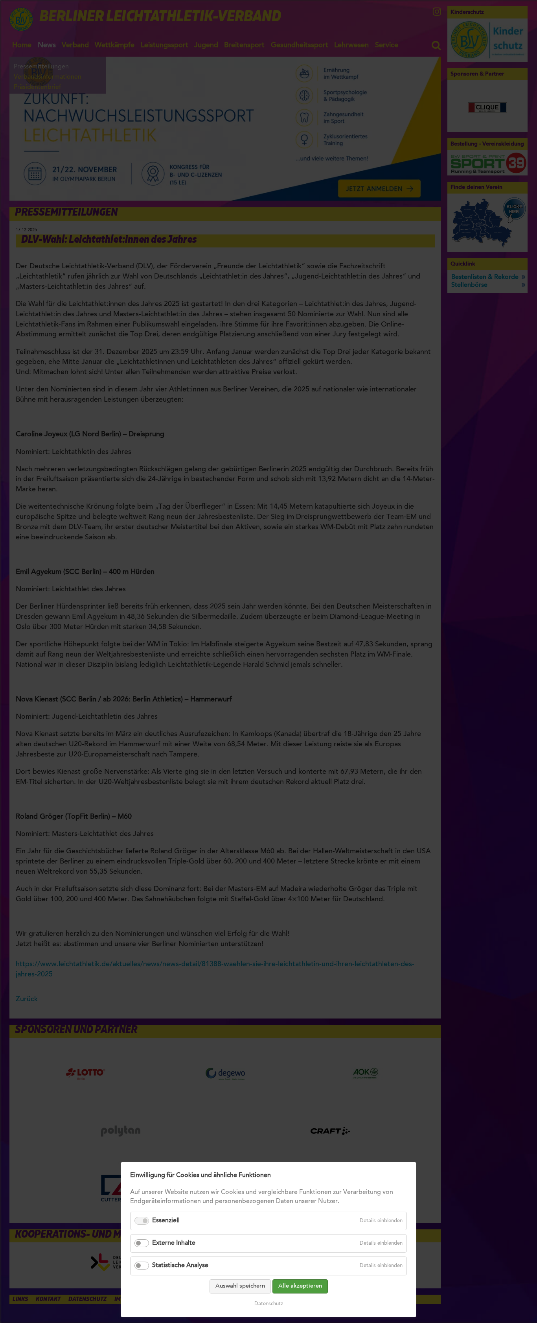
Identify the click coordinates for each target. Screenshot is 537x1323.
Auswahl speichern (240, 1286)
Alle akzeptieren (300, 1286)
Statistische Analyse (180, 1265)
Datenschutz (268, 1303)
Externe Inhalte (173, 1243)
